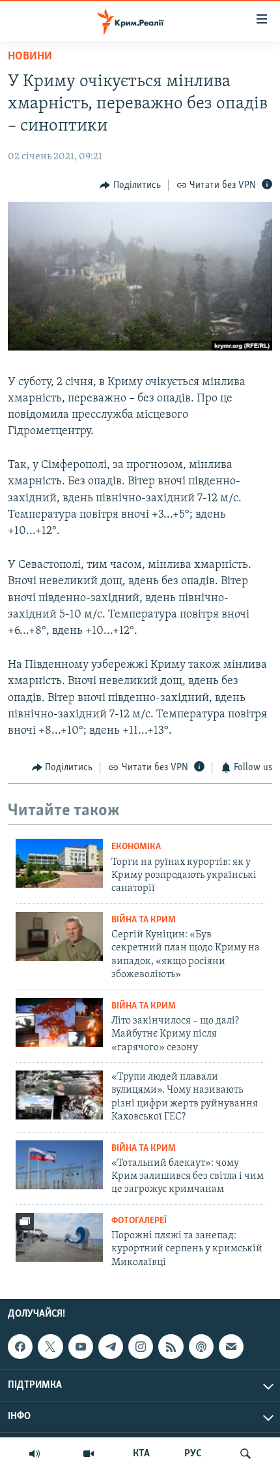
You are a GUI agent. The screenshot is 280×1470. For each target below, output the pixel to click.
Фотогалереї (139, 1221)
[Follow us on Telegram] (110, 1346)
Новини (30, 57)
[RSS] (170, 1346)
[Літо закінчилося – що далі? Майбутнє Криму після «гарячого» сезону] (59, 1022)
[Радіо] (34, 1453)
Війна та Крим (143, 920)
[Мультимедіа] (88, 1453)
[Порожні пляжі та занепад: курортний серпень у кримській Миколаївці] (59, 1237)
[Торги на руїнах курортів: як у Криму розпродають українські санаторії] (59, 863)
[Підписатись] (231, 1346)
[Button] (130, 185)
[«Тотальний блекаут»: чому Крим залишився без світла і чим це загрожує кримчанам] (59, 1164)
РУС (193, 1453)
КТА (141, 1453)
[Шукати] (245, 1453)
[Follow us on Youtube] (80, 1346)
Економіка (136, 847)
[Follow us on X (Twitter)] (50, 1346)
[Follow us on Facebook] (20, 1346)
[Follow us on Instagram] (140, 1346)
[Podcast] (201, 1346)
